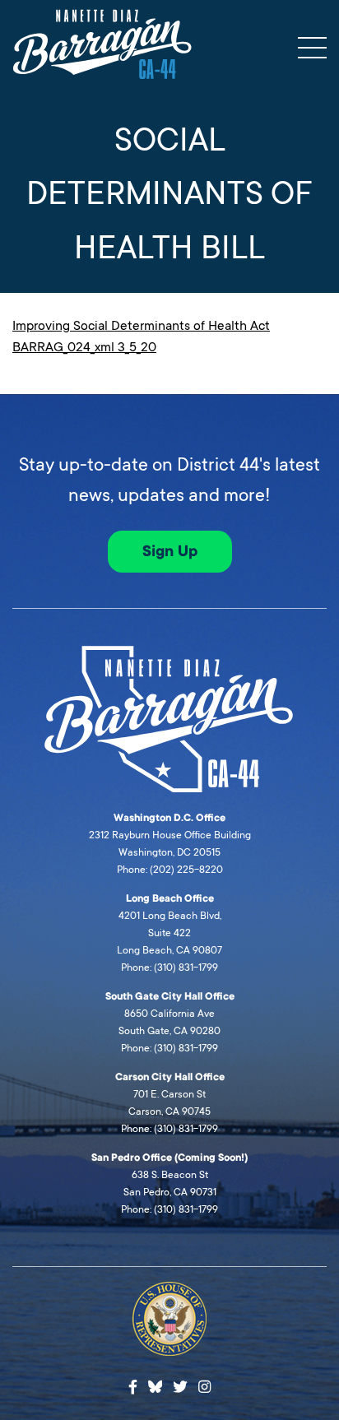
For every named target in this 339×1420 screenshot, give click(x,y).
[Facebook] (132, 1387)
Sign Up (169, 551)
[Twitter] (180, 1387)
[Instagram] (204, 1387)
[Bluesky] (155, 1384)
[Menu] (312, 47)
